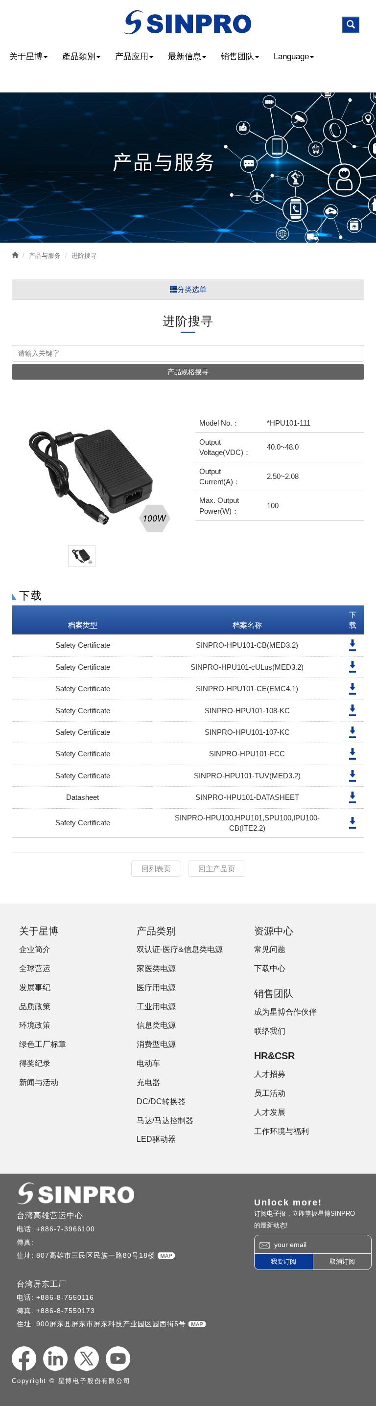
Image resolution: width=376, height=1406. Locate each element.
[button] (350, 25)
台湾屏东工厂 (42, 1284)
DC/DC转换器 (161, 1101)
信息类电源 (156, 1025)
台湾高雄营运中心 (50, 1215)
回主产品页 (216, 868)
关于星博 (26, 56)
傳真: (26, 1242)
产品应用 (131, 56)
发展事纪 (34, 987)
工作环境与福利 (281, 1131)
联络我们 (269, 1031)
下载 (352, 645)
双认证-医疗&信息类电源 (180, 949)
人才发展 (269, 1112)
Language (291, 56)
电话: (26, 1229)
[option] (96, 477)
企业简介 (34, 949)
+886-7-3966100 (65, 1229)
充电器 (148, 1082)
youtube (118, 1358)
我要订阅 (283, 1261)
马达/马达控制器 (165, 1120)
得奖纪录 (34, 1063)
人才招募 (269, 1074)
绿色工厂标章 (42, 1044)
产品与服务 (45, 255)
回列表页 (156, 868)
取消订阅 (342, 1261)
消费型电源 (156, 1044)
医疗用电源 (156, 987)
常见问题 (269, 949)
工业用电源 (156, 1006)
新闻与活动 (38, 1082)
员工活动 (269, 1093)
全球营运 (34, 968)
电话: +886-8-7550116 (55, 1297)
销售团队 (237, 56)
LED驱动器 (156, 1139)
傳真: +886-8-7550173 (56, 1311)
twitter (86, 1358)
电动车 (148, 1063)
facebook (24, 1358)
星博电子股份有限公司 (188, 22)
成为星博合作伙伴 (285, 1012)
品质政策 (34, 1006)
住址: (26, 1255)
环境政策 (34, 1025)
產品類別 (78, 56)
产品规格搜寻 (188, 372)
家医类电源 (156, 968)
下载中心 (269, 968)
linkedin (55, 1358)
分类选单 (192, 289)
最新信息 (184, 56)
